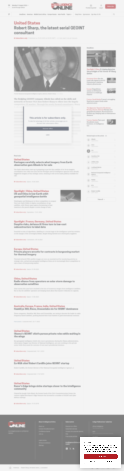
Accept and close (101, 456)
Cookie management (107, 451)
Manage (92, 461)
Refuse (109, 461)
